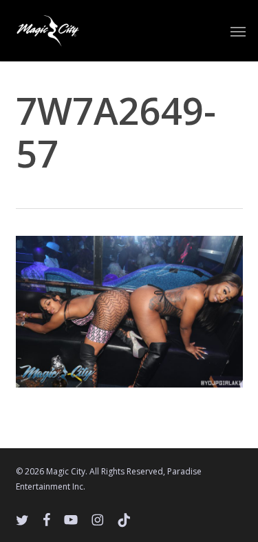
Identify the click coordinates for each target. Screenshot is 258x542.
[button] (238, 31)
